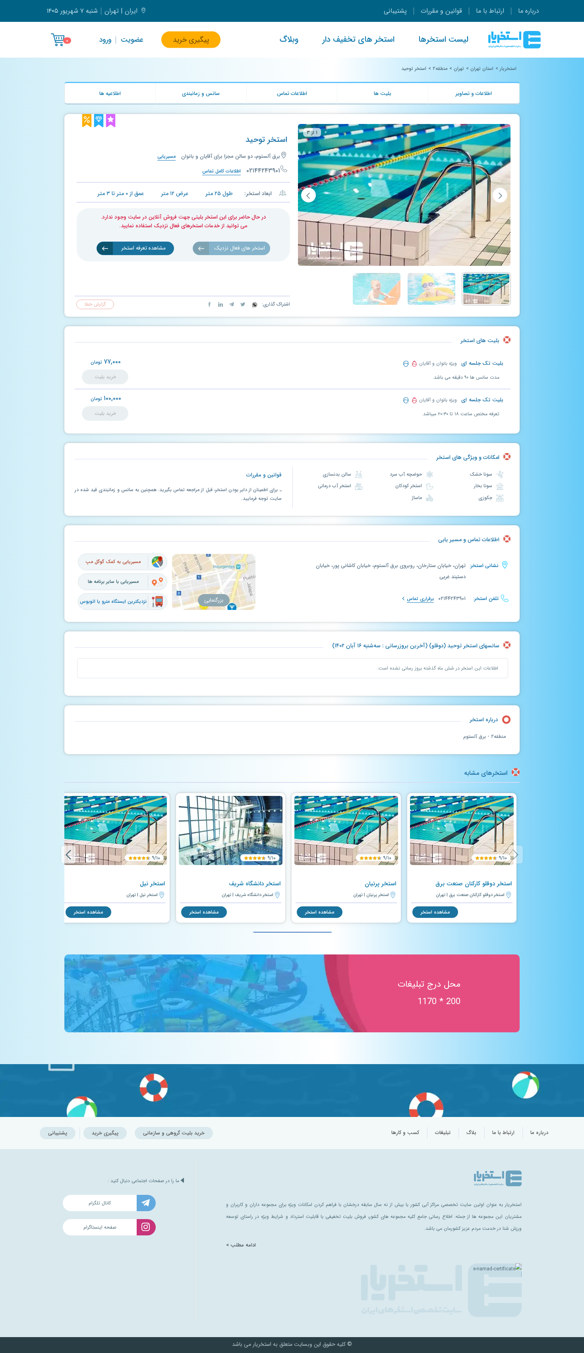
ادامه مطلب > (241, 1245)
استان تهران (481, 68)
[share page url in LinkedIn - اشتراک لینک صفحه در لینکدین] (219, 304)
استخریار (508, 68)
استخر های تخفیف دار (358, 39)
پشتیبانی (395, 11)
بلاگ (471, 1132)
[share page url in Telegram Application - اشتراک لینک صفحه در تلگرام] (230, 304)
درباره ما (528, 11)
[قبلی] (500, 195)
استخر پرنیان (380, 883)
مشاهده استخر (435, 912)
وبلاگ (289, 39)
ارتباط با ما (490, 11)
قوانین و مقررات (441, 11)
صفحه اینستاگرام (99, 1227)
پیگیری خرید (191, 39)
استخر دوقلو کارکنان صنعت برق (473, 883)
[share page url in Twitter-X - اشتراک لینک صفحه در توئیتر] (242, 304)
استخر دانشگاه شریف (254, 883)
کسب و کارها (405, 1132)
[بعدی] (308, 195)
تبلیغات (443, 1132)
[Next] (68, 854)
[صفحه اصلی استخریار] (514, 39)
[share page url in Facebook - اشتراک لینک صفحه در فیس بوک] (209, 304)
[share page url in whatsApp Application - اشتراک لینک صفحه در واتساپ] (254, 304)
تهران (459, 68)
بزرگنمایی (213, 600)
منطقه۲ (440, 68)
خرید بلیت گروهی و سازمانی (174, 1133)
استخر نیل (152, 883)
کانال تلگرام (100, 1203)
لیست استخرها (443, 39)
